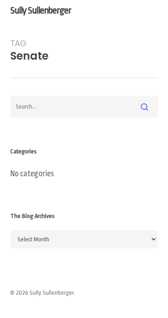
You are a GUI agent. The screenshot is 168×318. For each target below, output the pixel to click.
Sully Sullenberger (40, 10)
